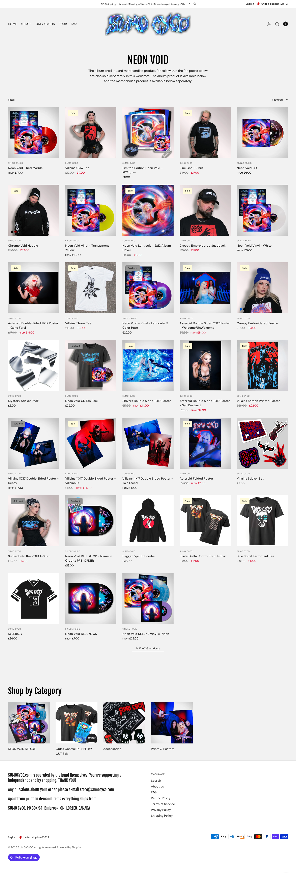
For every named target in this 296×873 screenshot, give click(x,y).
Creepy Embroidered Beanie (257, 323)
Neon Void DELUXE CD (81, 634)
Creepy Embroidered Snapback (203, 246)
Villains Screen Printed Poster (258, 401)
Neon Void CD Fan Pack (81, 401)
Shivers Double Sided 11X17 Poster (146, 401)
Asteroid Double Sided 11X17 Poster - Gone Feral (33, 325)
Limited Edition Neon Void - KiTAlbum (142, 170)
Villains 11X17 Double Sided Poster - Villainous (90, 481)
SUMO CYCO (71, 163)
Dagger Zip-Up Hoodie (138, 556)
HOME (12, 24)
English (250, 3)
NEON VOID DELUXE (22, 749)
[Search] (277, 24)
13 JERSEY (15, 634)
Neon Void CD (247, 168)
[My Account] (269, 24)
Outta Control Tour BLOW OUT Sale (74, 751)
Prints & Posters (162, 749)
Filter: (11, 99)
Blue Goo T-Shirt (191, 168)
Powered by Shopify (69, 847)
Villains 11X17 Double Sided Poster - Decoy (33, 481)
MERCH (26, 24)
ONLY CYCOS (45, 24)
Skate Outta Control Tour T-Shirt (203, 556)
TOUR (63, 24)
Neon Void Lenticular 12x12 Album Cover (146, 248)
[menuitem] (13, 24)
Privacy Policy (161, 810)
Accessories (112, 749)
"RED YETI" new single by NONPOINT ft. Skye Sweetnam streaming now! (156, 4)
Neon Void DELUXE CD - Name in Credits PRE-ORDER (88, 558)
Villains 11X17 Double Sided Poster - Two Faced (147, 481)
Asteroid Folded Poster (196, 479)
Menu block (158, 774)
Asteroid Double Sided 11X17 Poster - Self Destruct (205, 403)
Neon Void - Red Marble (25, 168)
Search (156, 781)
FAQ (74, 24)
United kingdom (274, 3)
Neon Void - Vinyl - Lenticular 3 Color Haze (145, 325)
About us (157, 786)
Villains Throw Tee (78, 323)
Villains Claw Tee (77, 168)
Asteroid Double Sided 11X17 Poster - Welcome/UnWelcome (205, 325)
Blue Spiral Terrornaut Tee (255, 556)
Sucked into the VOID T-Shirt (29, 556)
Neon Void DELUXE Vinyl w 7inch (145, 634)
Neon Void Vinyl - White (254, 246)
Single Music (15, 163)
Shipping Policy (162, 816)
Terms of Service (163, 804)
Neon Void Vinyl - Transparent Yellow (87, 248)
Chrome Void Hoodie (23, 246)
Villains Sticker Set (250, 479)
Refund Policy (160, 798)
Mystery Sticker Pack (23, 401)
